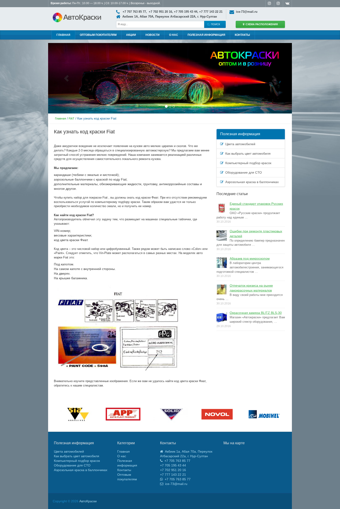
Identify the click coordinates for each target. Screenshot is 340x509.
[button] (66, 78)
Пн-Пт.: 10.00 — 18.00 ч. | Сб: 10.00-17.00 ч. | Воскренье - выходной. (106, 3)
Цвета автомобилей (239, 144)
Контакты (242, 35)
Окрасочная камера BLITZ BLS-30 (256, 313)
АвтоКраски (88, 501)
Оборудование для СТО (242, 172)
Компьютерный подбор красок (247, 163)
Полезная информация (206, 35)
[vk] (287, 3)
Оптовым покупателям (98, 35)
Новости (152, 35)
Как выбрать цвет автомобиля (247, 153)
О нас (173, 35)
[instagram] (269, 3)
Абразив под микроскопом (250, 258)
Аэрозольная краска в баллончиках (251, 182)
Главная (63, 35)
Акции (131, 35)
